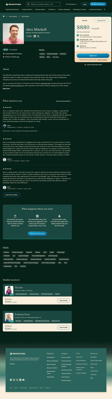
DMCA (41, 387)
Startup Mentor (40, 9)
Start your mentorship (37, 234)
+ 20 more (55, 57)
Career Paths (94, 371)
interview (63, 54)
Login (85, 4)
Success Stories (66, 357)
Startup (42, 57)
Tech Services (65, 377)
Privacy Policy (23, 387)
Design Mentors (27, 9)
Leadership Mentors (95, 9)
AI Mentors (51, 9)
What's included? (102, 59)
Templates (93, 374)
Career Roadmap (81, 360)
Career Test (79, 357)
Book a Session (51, 364)
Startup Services (66, 373)
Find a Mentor (13, 16)
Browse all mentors (98, 4)
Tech (48, 57)
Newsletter (93, 357)
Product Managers (64, 9)
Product (42, 54)
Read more (6, 88)
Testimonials (50, 377)
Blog (91, 378)
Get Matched (50, 357)
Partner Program (66, 380)
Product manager (52, 54)
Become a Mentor (52, 368)
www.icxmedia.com (16, 85)
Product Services (66, 361)
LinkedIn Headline (81, 373)
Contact (12, 364)
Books (92, 367)
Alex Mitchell (25, 16)
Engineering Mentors (12, 9)
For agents (47, 387)
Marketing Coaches (79, 9)
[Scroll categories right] (105, 9)
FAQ (11, 387)
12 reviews (13, 49)
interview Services (66, 370)
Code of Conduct (33, 387)
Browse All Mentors (52, 361)
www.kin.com (45, 83)
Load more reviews (11, 195)
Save (30, 36)
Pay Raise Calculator (82, 364)
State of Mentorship (96, 360)
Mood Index (93, 364)
